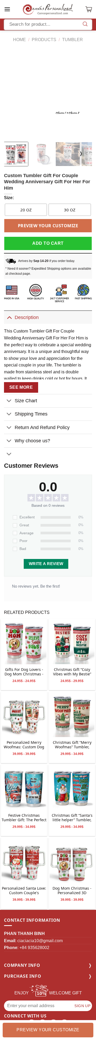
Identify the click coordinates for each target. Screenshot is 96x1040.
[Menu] (7, 9)
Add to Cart (47, 243)
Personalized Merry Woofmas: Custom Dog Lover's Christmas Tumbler (24, 745)
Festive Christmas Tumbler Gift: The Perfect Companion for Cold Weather (24, 818)
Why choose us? (32, 440)
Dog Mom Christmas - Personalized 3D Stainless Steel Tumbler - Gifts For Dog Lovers (72, 890)
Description (27, 317)
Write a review (46, 564)
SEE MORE (21, 387)
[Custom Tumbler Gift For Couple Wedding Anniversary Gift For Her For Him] (24, 642)
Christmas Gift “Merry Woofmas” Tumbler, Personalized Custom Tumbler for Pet (72, 745)
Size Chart (26, 400)
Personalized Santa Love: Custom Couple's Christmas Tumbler (24, 890)
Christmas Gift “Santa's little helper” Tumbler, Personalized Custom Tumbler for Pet (72, 818)
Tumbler (72, 39)
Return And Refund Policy (42, 427)
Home (19, 39)
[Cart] (88, 9)
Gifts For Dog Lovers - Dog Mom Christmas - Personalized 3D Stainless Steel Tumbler (24, 672)
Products (44, 39)
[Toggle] (9, 317)
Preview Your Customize (48, 226)
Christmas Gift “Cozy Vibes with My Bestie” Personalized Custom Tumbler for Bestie (72, 672)
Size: (9, 197)
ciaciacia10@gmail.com (40, 940)
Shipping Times (31, 414)
